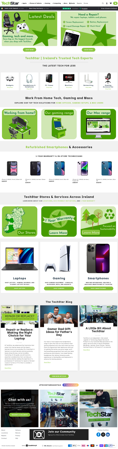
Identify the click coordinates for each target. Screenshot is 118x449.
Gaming (47, 3)
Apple (24, 3)
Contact (4, 438)
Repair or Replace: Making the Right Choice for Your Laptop (19, 334)
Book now (88, 50)
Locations (4, 433)
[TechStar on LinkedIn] (108, 434)
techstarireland (71, 385)
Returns (17, 433)
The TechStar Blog (59, 301)
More (65, 3)
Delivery (18, 430)
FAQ (16, 438)
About (3, 430)
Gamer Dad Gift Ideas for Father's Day (59, 332)
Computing (57, 3)
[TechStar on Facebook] (98, 434)
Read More (8, 368)
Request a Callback (20, 415)
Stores (86, 3)
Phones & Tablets (35, 3)
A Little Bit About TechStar (98, 329)
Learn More (21, 8)
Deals (72, 3)
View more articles (59, 376)
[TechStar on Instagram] (103, 434)
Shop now (30, 50)
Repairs (79, 3)
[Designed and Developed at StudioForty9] (29, 446)
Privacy (17, 435)
